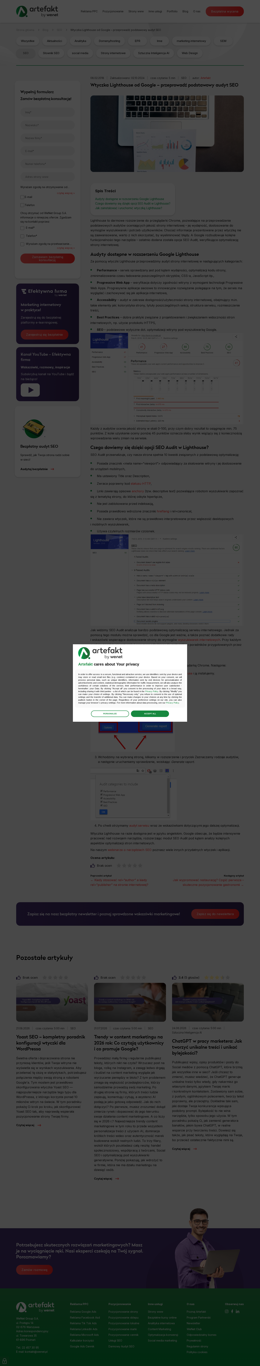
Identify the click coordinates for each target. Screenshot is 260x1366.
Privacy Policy (151, 691)
